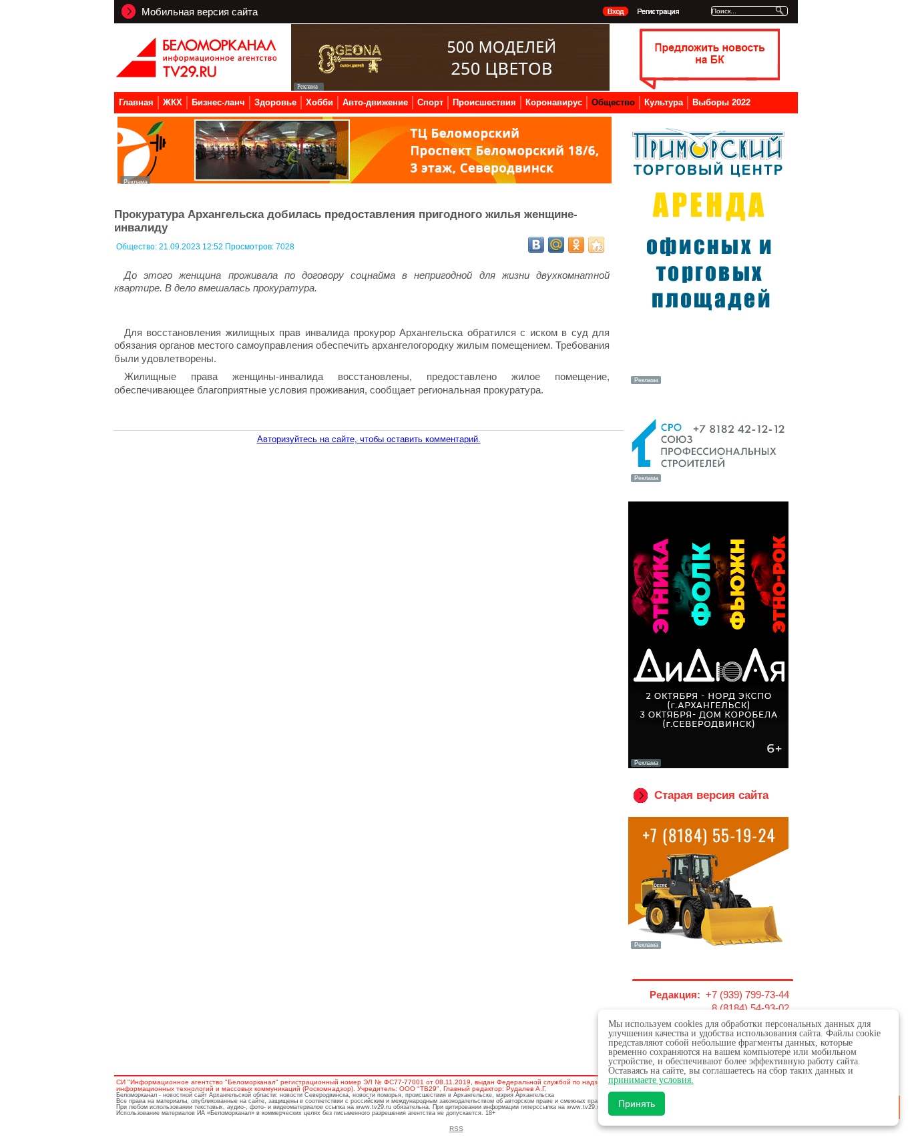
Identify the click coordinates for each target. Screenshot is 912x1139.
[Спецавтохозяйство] (708, 948)
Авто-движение (375, 102)
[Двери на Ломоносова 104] (450, 87)
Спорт (430, 102)
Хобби (319, 102)
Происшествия (484, 102)
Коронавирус (553, 102)
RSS (456, 1128)
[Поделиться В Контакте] (536, 245)
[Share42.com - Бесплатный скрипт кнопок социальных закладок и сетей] (596, 245)
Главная (136, 102)
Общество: (137, 246)
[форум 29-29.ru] (708, 481)
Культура (663, 102)
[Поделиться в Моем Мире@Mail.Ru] (556, 245)
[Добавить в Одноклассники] (576, 245)
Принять (636, 1103)
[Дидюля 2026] (708, 766)
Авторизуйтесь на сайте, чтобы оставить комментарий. (369, 439)
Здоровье (275, 102)
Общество (613, 102)
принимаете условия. (651, 1080)
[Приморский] (708, 383)
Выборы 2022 (721, 102)
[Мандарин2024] (365, 180)
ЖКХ (172, 102)
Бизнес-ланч (218, 102)
